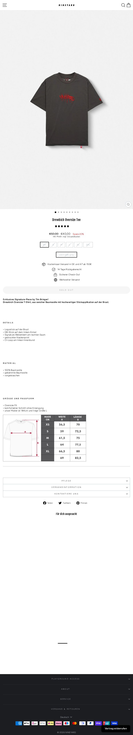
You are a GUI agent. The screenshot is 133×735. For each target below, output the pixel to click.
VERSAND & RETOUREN (65, 709)
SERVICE (65, 699)
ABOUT (65, 689)
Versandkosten (73, 236)
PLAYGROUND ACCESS (66, 679)
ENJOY (68, 649)
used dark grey (66, 254)
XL (78, 244)
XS (44, 244)
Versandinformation (66, 487)
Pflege (66, 481)
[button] (62, 226)
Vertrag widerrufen (116, 728)
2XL (88, 244)
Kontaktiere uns (66, 494)
